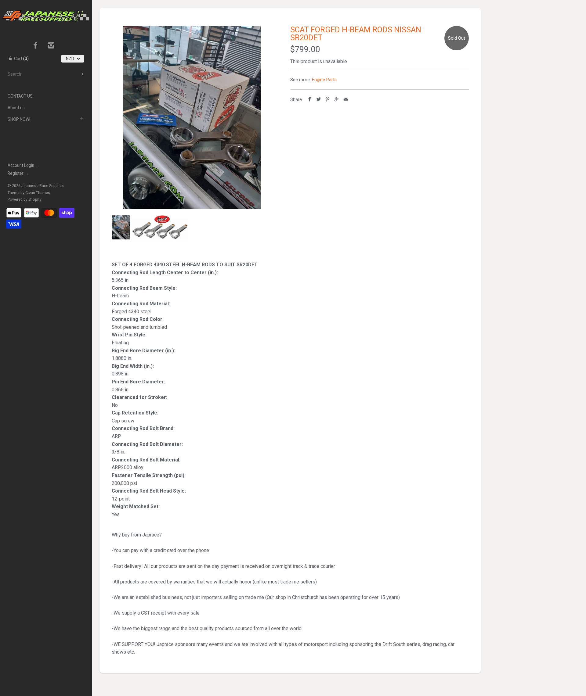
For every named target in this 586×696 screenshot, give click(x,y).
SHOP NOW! (19, 119)
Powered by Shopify (25, 199)
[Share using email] (345, 99)
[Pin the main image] (327, 99)
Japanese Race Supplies (42, 186)
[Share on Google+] (337, 99)
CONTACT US (20, 96)
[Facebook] (35, 46)
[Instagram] (51, 46)
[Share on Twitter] (319, 99)
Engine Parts (324, 79)
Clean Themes (37, 193)
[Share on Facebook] (309, 99)
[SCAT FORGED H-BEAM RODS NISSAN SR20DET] (192, 117)
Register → (18, 173)
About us (16, 107)
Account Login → (23, 165)
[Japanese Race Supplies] (46, 5)
